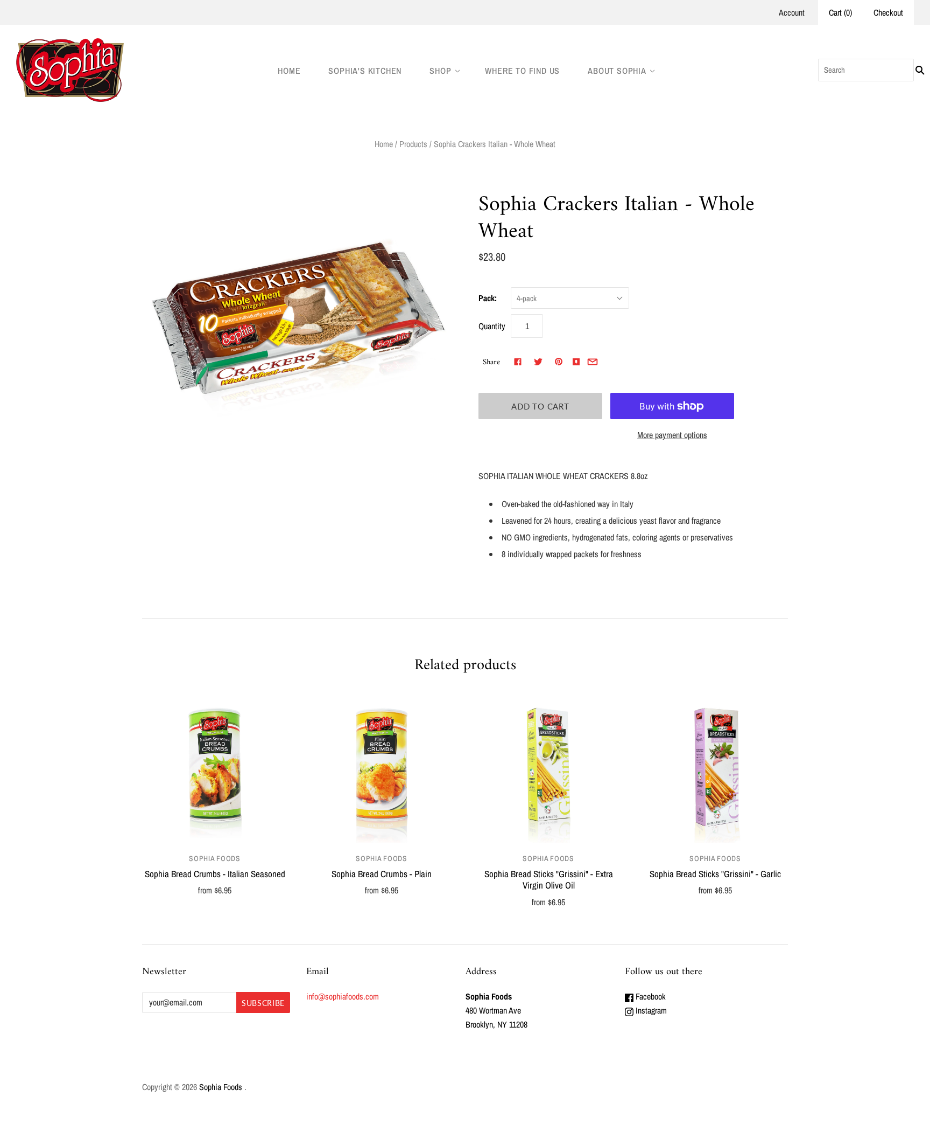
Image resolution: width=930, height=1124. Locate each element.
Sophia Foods (214, 858)
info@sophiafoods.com (342, 996)
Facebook (649, 996)
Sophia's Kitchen (364, 71)
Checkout (888, 12)
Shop (440, 71)
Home (289, 71)
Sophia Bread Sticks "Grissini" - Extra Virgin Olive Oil (548, 879)
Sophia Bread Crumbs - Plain (382, 874)
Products (413, 144)
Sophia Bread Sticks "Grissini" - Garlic (715, 874)
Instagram (650, 1010)
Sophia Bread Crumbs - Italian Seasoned (215, 874)
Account (792, 12)
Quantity (491, 326)
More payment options (672, 435)
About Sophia (617, 71)
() (840, 12)
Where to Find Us (522, 71)
